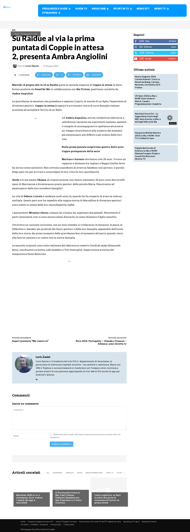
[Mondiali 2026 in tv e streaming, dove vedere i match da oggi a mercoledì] (30, 491)
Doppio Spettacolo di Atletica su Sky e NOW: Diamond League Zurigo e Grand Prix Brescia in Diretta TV (147, 153)
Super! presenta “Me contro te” (30, 341)
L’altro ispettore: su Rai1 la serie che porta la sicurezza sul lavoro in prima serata (107, 499)
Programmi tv (27, 34)
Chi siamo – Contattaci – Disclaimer (34, 524)
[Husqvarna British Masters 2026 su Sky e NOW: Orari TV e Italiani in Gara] (170, 135)
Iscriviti (172, 59)
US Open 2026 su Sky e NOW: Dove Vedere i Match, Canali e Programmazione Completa (148, 100)
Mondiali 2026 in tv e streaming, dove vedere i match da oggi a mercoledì (29, 499)
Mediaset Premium (149, 521)
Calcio (19, 489)
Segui (173, 47)
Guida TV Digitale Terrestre (66, 521)
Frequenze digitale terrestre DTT (40, 521)
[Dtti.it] (20, 10)
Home (16, 34)
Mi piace (172, 41)
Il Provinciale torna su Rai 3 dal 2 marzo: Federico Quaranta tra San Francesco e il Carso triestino (68, 497)
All (48, 473)
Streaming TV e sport (131, 521)
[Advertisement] (35, 139)
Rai (35, 34)
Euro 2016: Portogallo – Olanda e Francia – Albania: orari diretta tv (101, 342)
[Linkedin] (37, 379)
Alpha (79, 473)
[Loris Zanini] (15, 66)
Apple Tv (109, 473)
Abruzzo (70, 473)
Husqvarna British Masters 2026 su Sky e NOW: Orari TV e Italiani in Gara (148, 135)
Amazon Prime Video (94, 473)
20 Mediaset (58, 473)
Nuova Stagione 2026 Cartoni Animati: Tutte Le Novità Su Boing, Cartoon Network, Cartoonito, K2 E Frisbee (147, 82)
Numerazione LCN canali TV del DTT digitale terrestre (100, 521)
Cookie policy (68, 524)
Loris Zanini (32, 66)
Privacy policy (55, 524)
